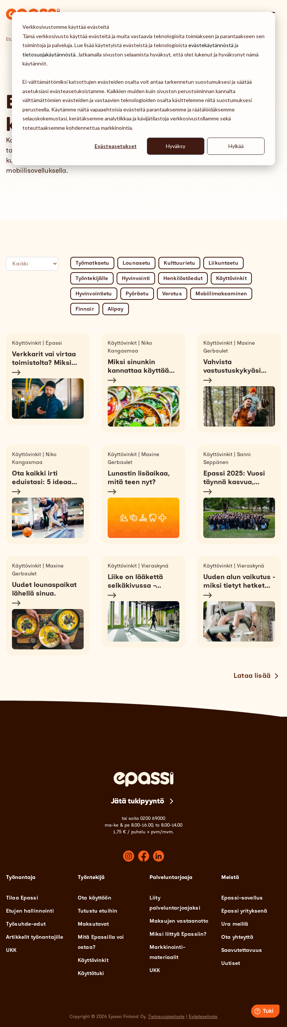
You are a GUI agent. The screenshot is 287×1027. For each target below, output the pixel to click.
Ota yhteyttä (237, 937)
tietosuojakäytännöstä (48, 54)
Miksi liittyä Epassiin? (177, 934)
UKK (11, 950)
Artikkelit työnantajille (34, 937)
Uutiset (230, 963)
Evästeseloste (203, 1016)
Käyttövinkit (93, 960)
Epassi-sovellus (242, 898)
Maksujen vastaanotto (178, 921)
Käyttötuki (91, 973)
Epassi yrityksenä (244, 911)
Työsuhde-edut (26, 924)
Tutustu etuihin (97, 911)
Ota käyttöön (94, 898)
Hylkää (236, 146)
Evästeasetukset (116, 146)
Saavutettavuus (241, 950)
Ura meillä (234, 924)
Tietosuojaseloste (166, 1016)
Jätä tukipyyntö (137, 801)
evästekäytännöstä (211, 45)
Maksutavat (93, 924)
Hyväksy (175, 146)
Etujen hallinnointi (30, 911)
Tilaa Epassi (22, 898)
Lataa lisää (252, 675)
